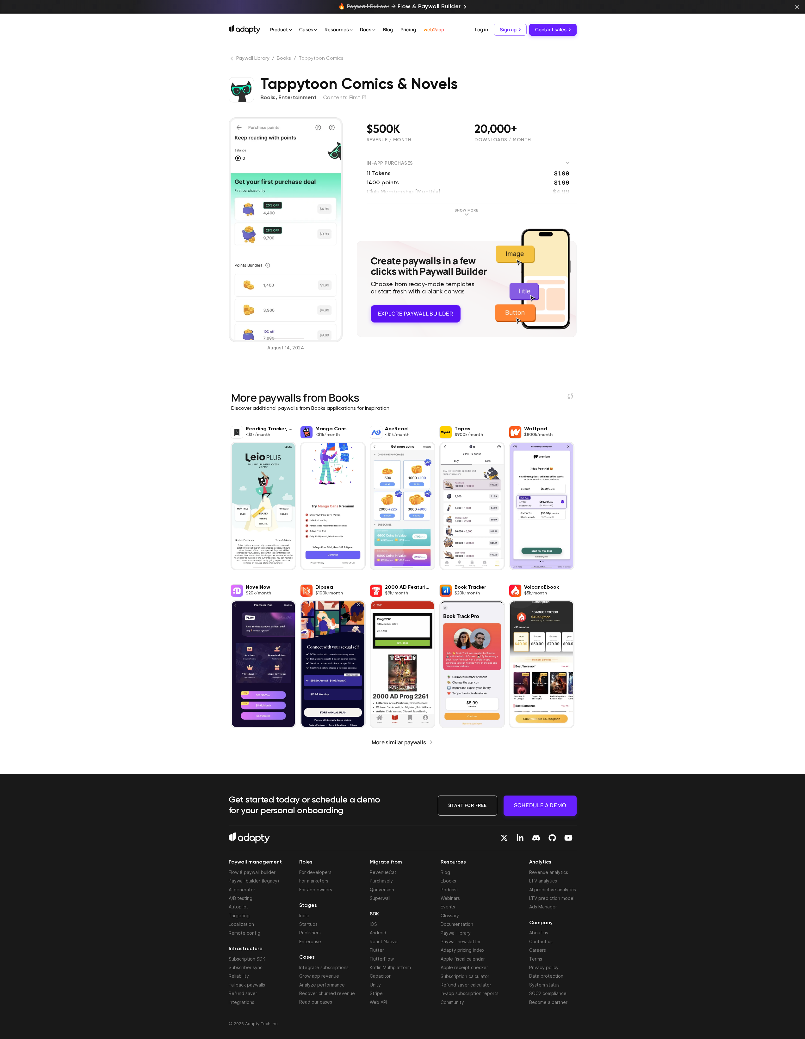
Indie (304, 915)
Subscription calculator (465, 976)
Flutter (377, 950)
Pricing (408, 29)
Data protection (546, 976)
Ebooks (448, 880)
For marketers (313, 880)
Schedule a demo (540, 805)
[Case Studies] (316, 30)
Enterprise (310, 941)
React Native (384, 941)
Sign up (508, 29)
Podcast (449, 889)
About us (538, 932)
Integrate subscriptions (324, 967)
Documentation (457, 924)
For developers (315, 872)
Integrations (241, 1002)
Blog (388, 29)
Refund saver (243, 993)
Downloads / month (502, 140)
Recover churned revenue (327, 993)
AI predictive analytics (552, 889)
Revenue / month (389, 140)
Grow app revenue (319, 976)
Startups (308, 924)
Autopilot (238, 906)
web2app (434, 29)
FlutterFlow (382, 959)
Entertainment (297, 98)
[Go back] (232, 60)
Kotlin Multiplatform (390, 967)
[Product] (290, 30)
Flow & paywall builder (252, 872)
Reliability (239, 976)
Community (452, 1002)
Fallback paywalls (247, 984)
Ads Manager (543, 906)
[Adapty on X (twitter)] (504, 838)
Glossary (450, 915)
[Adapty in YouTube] (568, 838)
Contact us (541, 941)
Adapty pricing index (463, 950)
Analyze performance (322, 984)
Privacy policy (544, 967)
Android (378, 932)
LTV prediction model (551, 898)
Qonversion (382, 889)
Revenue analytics (548, 872)
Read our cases (315, 1002)
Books (284, 58)
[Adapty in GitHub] (552, 838)
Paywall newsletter (461, 941)
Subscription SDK (247, 959)
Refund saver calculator (466, 984)
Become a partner (548, 1002)
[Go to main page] (244, 29)
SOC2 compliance (548, 993)
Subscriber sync (246, 967)
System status (544, 984)
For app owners (315, 889)
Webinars (450, 898)
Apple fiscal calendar (463, 959)
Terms (535, 959)
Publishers (310, 932)
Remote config (244, 933)
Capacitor (380, 976)
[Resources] (351, 30)
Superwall (380, 898)
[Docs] (374, 30)
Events (448, 906)
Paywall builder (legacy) (254, 880)
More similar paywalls (399, 742)
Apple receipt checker (464, 967)
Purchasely (381, 880)
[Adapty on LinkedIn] (520, 838)
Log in (481, 29)
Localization (241, 924)
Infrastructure (246, 948)
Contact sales (551, 29)
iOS (373, 924)
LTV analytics (543, 880)
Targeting (239, 915)
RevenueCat (383, 872)
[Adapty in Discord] (536, 838)
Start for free (467, 805)
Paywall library (456, 933)
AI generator (242, 889)
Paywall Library (252, 58)
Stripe (376, 993)
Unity (375, 984)
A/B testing (240, 898)
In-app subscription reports (469, 993)
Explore (415, 313)
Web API (378, 1002)
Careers (537, 950)
